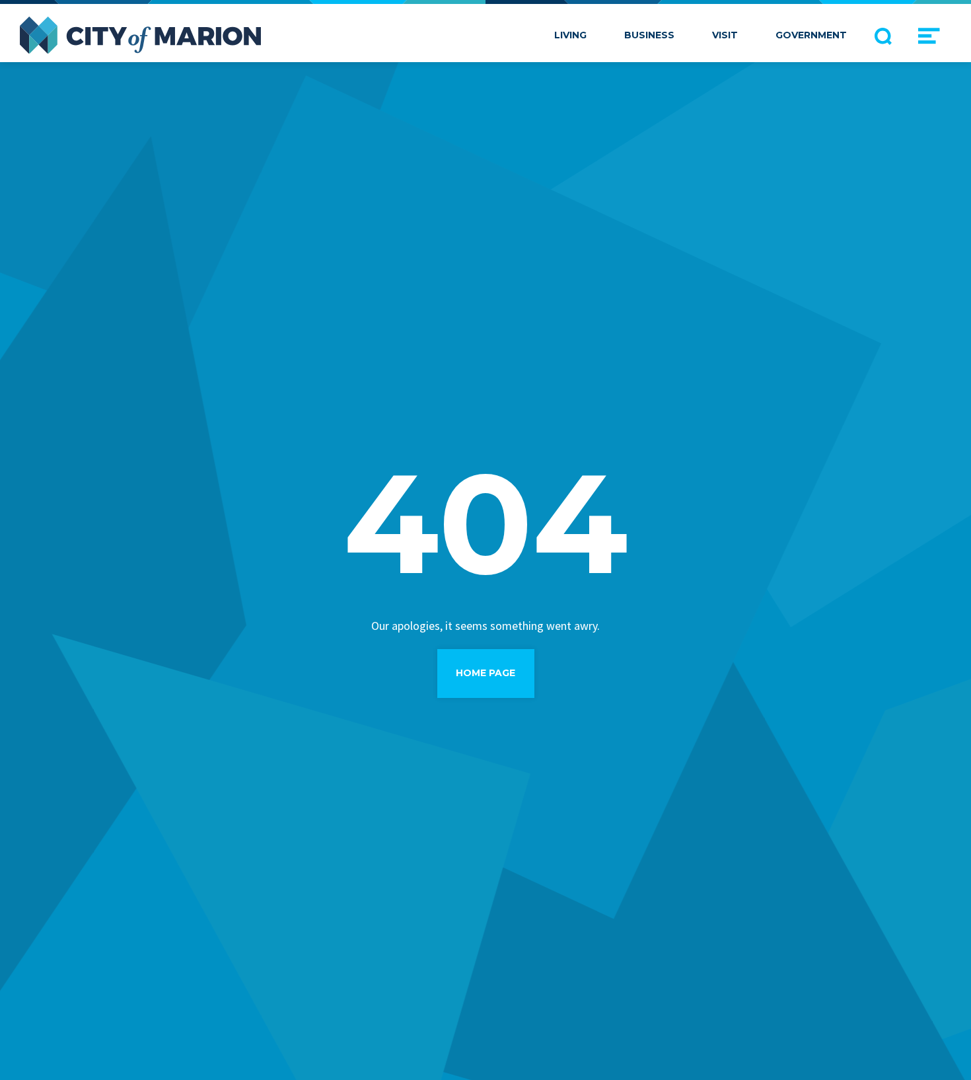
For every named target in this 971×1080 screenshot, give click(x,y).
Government (811, 35)
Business (649, 35)
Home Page (485, 673)
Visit (725, 35)
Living (570, 35)
